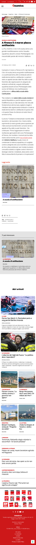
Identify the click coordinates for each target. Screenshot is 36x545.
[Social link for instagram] (29, 1)
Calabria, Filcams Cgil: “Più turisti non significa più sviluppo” (15, 484)
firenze (4, 221)
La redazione (10, 1)
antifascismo (9, 219)
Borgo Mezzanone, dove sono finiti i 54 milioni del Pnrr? (26, 393)
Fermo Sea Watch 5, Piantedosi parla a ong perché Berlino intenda (17, 319)
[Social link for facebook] (27, 1)
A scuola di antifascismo (13, 200)
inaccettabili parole (26, 138)
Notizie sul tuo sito (18, 538)
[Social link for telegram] (34, 1)
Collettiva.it (18, 515)
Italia (16, 14)
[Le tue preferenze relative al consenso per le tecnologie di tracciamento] (33, 542)
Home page (4, 14)
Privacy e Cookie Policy (18, 541)
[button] (26, 65)
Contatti (4, 1)
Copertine (11, 14)
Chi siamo (18, 532)
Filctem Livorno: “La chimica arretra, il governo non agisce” (9, 394)
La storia (18, 539)
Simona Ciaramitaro (6, 323)
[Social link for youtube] (32, 1)
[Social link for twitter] (24, 1)
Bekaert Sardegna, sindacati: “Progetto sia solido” (9, 427)
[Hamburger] (2, 6)
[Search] (20, 2)
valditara (10, 221)
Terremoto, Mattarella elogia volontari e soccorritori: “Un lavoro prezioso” (16, 441)
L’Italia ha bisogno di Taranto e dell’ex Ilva (26, 427)
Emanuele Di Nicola (6, 359)
